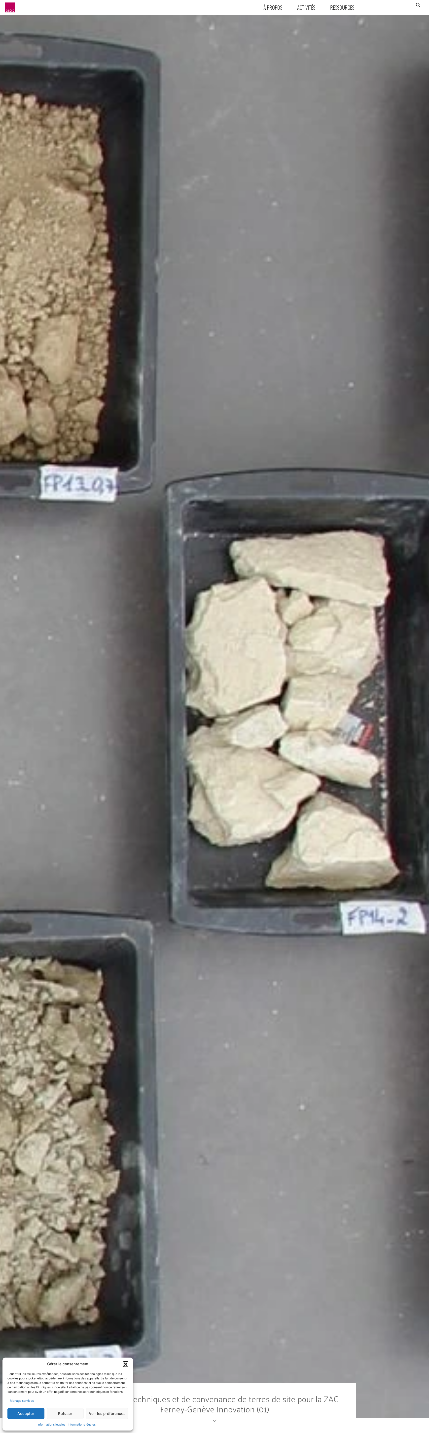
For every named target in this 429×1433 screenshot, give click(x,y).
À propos (272, 7)
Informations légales (51, 1424)
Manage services (22, 1400)
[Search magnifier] (418, 4)
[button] (125, 1364)
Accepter (25, 1413)
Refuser (65, 1413)
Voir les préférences (107, 1413)
